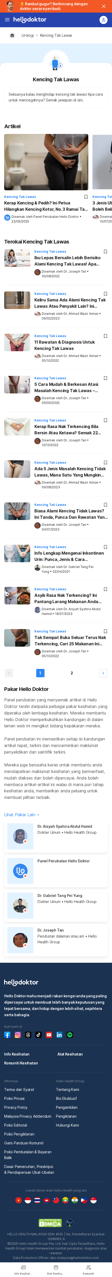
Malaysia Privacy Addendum (27, 1116)
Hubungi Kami (67, 1125)
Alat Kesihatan (70, 1054)
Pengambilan (67, 1107)
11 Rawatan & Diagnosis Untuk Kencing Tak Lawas (64, 345)
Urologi (28, 35)
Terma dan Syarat (19, 1089)
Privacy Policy (16, 1107)
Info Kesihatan (16, 1054)
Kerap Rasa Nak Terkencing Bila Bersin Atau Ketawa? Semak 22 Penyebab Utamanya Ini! (66, 430)
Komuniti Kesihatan (21, 1063)
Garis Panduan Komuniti (23, 1143)
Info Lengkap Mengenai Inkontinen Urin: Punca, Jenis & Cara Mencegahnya (69, 556)
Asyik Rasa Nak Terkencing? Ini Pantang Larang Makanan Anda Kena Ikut (66, 599)
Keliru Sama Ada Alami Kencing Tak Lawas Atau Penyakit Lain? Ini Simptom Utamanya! (69, 303)
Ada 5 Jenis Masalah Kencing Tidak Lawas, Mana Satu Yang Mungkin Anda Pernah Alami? (69, 472)
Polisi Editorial (15, 1125)
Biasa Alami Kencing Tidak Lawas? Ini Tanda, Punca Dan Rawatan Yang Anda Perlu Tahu (70, 514)
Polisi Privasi (14, 1098)
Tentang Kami (67, 1089)
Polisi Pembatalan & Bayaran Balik (28, 1155)
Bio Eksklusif (66, 1098)
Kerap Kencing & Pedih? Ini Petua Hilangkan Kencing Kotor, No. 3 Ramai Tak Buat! (45, 206)
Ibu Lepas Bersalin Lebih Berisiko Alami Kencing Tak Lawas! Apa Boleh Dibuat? (67, 261)
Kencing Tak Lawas (56, 35)
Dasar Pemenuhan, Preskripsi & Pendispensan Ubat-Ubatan (29, 1169)
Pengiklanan (66, 1116)
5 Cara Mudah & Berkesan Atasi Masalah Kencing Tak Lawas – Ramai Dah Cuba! (66, 388)
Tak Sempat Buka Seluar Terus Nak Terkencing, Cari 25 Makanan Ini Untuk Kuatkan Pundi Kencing (70, 641)
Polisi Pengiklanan (19, 1134)
